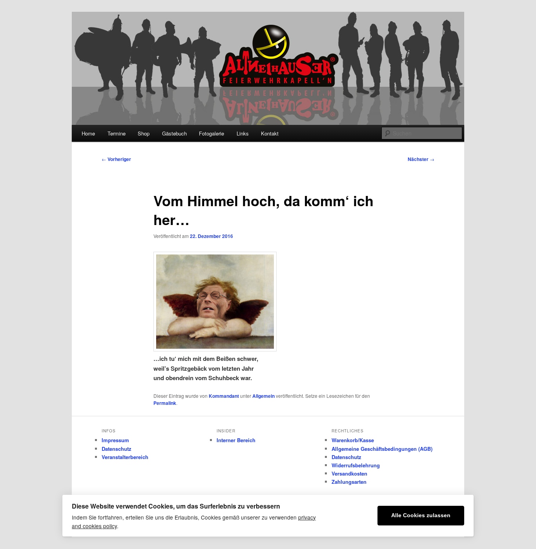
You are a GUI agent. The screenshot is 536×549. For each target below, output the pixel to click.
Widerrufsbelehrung (356, 465)
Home (88, 133)
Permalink (164, 402)
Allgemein (263, 395)
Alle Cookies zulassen (420, 515)
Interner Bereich (236, 440)
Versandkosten (349, 473)
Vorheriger (116, 159)
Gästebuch (174, 133)
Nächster (421, 159)
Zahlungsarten (349, 481)
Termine (117, 133)
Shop (143, 133)
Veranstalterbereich (125, 457)
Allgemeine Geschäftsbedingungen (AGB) (382, 448)
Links (243, 133)
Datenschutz (116, 448)
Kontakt (270, 133)
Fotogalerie (211, 133)
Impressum (115, 440)
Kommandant (224, 395)
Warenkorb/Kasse (353, 440)
